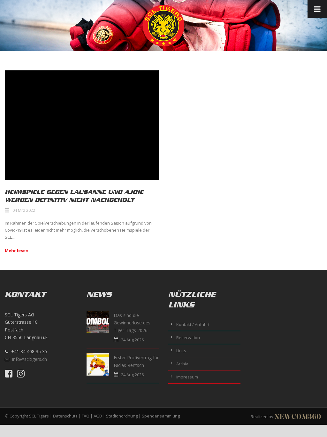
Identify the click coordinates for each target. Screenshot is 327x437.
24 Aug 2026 (132, 340)
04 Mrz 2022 (23, 210)
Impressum (187, 377)
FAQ (85, 416)
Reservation (188, 337)
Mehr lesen (16, 250)
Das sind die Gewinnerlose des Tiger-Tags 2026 (132, 323)
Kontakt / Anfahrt (192, 324)
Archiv (182, 364)
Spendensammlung (161, 416)
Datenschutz (65, 416)
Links (181, 351)
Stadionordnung (122, 416)
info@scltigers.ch (29, 359)
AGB (98, 416)
